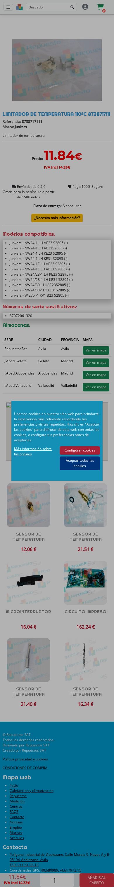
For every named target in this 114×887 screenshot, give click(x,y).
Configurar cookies (80, 450)
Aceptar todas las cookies (80, 463)
